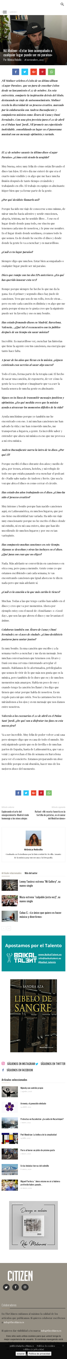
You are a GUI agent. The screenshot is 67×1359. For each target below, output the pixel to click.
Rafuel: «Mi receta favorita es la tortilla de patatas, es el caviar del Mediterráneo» (50, 815)
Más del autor (31, 873)
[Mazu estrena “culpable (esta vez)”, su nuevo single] (10, 900)
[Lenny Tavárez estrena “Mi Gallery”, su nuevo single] (10, 885)
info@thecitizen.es (14, 1322)
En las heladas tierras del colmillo (34, 1165)
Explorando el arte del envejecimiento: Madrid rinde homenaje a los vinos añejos (15, 815)
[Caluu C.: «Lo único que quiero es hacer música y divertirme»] (10, 916)
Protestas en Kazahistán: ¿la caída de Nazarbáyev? (42, 1119)
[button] (62, 4)
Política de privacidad (39, 1353)
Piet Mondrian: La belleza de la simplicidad (38, 1134)
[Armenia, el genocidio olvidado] (10, 1107)
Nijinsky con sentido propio (31, 1087)
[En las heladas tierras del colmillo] (10, 1169)
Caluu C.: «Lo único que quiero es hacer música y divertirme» (40, 915)
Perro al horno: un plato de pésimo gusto (37, 1150)
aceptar (21, 1353)
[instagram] (25, 1287)
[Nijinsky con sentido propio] (10, 1091)
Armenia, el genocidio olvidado (33, 1103)
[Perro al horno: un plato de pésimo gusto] (10, 1154)
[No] (63, 1345)
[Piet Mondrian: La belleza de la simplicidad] (10, 1138)
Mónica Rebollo (14, 60)
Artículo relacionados (11, 873)
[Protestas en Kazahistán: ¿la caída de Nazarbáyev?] (10, 1123)
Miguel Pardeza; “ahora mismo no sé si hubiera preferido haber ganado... (40, 1182)
